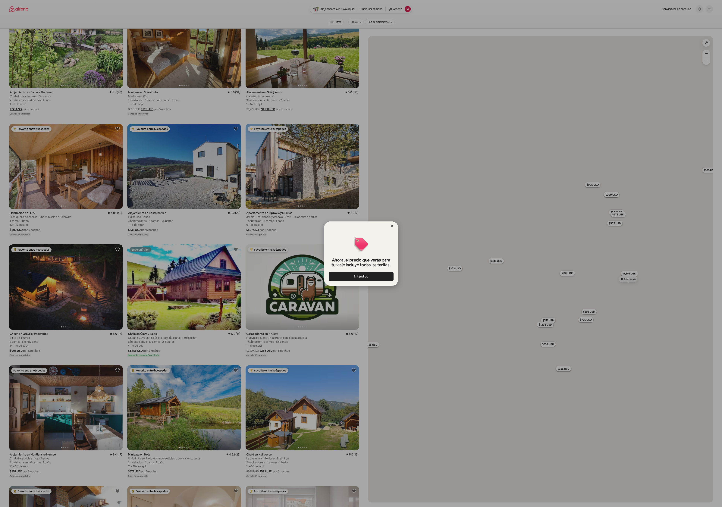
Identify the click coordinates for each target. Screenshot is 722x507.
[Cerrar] (392, 225)
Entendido (361, 276)
